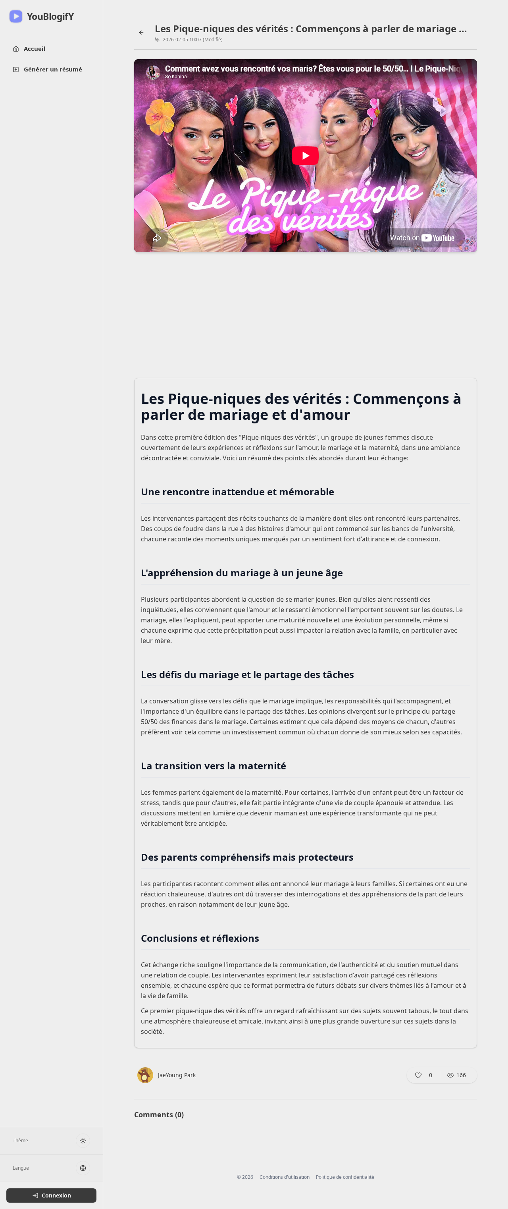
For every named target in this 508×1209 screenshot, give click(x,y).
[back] (141, 32)
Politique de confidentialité (345, 1177)
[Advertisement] (305, 317)
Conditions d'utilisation (285, 1177)
